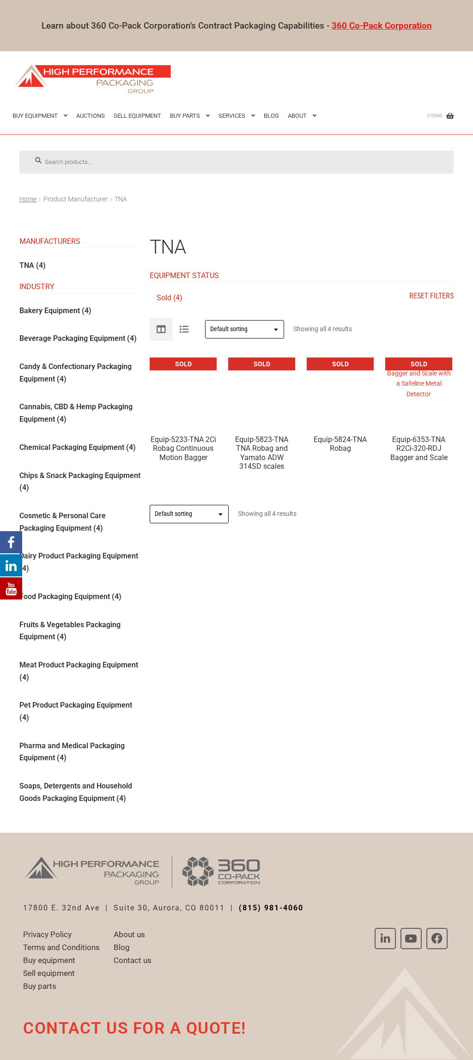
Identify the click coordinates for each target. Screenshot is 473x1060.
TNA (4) (32, 265)
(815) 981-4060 (271, 907)
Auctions (90, 115)
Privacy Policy (47, 934)
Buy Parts (185, 115)
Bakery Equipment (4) (55, 310)
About (297, 115)
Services (231, 115)
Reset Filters (431, 295)
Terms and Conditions (61, 947)
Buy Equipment (35, 115)
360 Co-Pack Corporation (382, 25)
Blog (271, 115)
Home (27, 199)
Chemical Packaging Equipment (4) (77, 447)
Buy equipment (49, 960)
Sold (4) (169, 297)
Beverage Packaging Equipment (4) (78, 338)
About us (129, 934)
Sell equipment (137, 115)
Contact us (133, 960)
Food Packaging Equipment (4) (70, 596)
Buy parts (39, 986)
